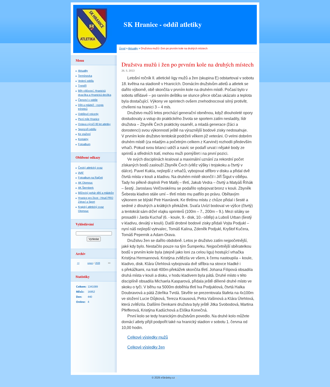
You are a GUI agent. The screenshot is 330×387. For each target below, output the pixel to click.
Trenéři (82, 85)
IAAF (81, 172)
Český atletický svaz (90, 167)
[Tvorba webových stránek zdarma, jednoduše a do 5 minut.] (176, 378)
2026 (97, 263)
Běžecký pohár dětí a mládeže (96, 192)
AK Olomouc (85, 182)
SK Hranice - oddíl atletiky (163, 24)
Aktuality (133, 48)
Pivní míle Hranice (88, 119)
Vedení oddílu (86, 80)
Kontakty (83, 139)
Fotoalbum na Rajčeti (90, 177)
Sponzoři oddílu (87, 129)
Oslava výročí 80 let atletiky (94, 124)
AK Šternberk (86, 187)
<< (78, 263)
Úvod (122, 48)
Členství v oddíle (88, 99)
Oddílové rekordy (88, 113)
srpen (90, 263)
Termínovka (85, 75)
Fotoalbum (84, 144)
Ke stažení (84, 134)
